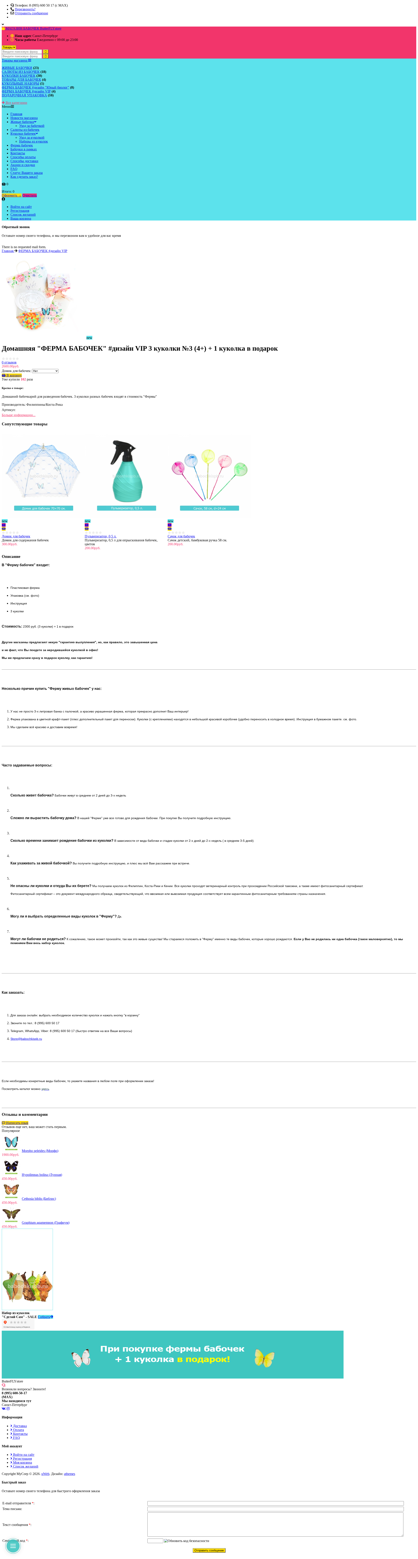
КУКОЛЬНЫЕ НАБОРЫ (20, 83)
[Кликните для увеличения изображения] (44, 295)
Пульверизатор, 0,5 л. (100, 536)
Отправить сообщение (31, 13)
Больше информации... (18, 415)
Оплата (18, 1430)
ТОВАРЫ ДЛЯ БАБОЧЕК (21, 79)
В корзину (14, 375)
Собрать (44, 1317)
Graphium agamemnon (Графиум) (45, 1222)
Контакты (20, 1434)
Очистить (29, 195)
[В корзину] (4, 525)
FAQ (16, 1437)
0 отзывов (9, 362)
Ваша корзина (20, 218)
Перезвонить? (25, 9)
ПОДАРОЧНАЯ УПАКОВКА (24, 95)
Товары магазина (15, 60)
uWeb (45, 1474)
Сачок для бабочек (181, 536)
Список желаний (23, 214)
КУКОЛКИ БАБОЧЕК (18, 75)
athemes (69, 1474)
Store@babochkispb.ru (26, 1038)
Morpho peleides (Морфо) (40, 1151)
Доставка (19, 1426)
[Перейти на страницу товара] (4, 529)
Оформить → (12, 195)
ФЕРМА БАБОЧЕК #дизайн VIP (26, 91)
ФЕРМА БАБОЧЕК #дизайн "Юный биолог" (35, 87)
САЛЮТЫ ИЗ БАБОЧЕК (21, 72)
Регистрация (19, 210)
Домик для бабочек (16, 536)
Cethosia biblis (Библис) (39, 1198)
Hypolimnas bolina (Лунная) (42, 1175)
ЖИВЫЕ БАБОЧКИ (17, 68)
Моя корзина (22, 1462)
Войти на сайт (21, 207)
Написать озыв (16, 1123)
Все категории (16, 102)
